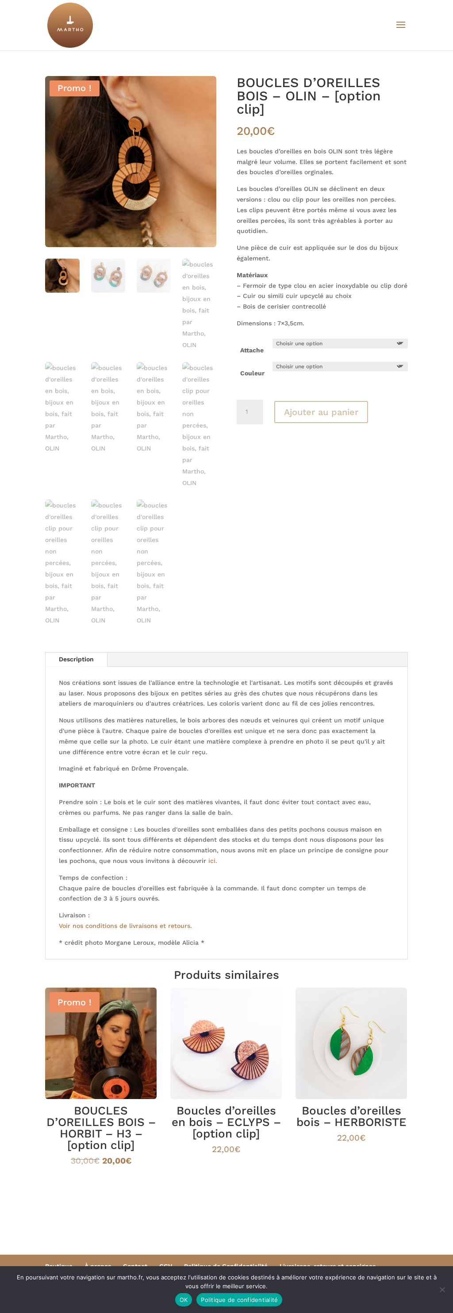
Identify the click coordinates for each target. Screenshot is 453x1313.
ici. (212, 860)
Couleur (252, 373)
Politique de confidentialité (239, 1299)
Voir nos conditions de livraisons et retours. (125, 925)
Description (76, 659)
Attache (252, 350)
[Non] (442, 1289)
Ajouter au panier (321, 412)
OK (184, 1299)
